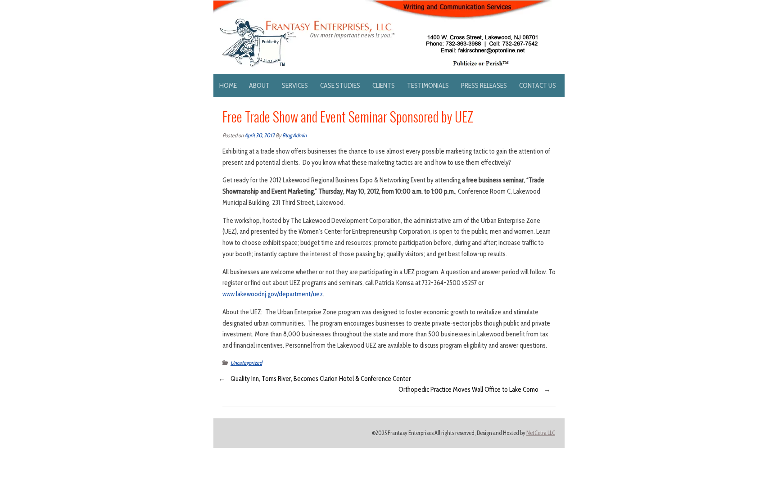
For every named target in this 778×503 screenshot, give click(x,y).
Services (295, 85)
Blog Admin (294, 135)
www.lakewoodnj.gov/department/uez (272, 294)
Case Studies (340, 85)
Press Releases (484, 85)
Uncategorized (246, 362)
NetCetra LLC (540, 433)
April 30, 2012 (259, 135)
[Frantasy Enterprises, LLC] (382, 5)
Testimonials (428, 85)
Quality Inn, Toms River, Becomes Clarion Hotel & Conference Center (321, 379)
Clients (383, 85)
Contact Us (537, 85)
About (259, 85)
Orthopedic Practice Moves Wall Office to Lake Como (468, 389)
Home (228, 85)
